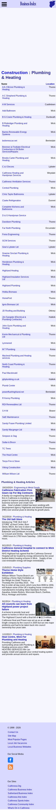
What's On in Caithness (18, 808)
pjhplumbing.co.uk (10, 379)
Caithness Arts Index (17, 797)
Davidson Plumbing (11, 222)
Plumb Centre (8, 385)
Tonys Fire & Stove (11, 461)
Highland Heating (10, 270)
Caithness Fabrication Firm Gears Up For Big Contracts (17, 491)
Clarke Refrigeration (11, 200)
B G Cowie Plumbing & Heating (16, 117)
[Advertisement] (28, 39)
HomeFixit (7, 298)
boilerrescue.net (9, 141)
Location (50, 84)
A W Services (8, 104)
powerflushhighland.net (13, 392)
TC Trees (6, 448)
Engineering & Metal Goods (27, 487)
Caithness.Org (14, 786)
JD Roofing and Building (13, 311)
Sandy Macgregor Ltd (12, 430)
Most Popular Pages (17, 739)
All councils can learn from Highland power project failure (17, 607)
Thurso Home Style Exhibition (12, 571)
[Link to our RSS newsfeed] (10, 767)
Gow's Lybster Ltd (10, 247)
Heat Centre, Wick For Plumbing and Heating (14, 638)
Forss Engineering (10, 234)
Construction (14, 72)
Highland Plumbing (11, 285)
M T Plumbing (8, 349)
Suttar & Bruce (9, 442)
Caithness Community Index (21, 804)
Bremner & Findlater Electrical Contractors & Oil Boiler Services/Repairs (16, 149)
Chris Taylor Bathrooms (13, 194)
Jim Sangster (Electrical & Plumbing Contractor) (14, 318)
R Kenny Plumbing (11, 398)
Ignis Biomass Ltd (10, 304)
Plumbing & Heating (22, 517)
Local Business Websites (19, 747)
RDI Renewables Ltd (11, 404)
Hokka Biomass (9, 292)
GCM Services (9, 241)
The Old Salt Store (12, 519)
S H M (5, 411)
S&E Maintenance (10, 417)
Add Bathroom (8, 111)
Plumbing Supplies (22, 567)
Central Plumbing (10, 188)
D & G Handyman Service (14, 215)
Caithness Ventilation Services (16, 181)
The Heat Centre (10, 455)
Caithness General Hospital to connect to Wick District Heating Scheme (28, 549)
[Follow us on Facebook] (10, 762)
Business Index (28, 3)
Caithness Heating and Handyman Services (12, 174)
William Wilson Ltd (10, 474)
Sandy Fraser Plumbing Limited (16, 423)
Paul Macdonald (9, 373)
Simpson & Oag (9, 436)
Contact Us (13, 732)
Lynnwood (7, 343)
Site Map (12, 736)
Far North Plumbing (11, 228)
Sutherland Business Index (20, 793)
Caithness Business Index (20, 789)
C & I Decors (8, 167)
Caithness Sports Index (18, 800)
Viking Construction (11, 467)
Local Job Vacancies (17, 743)
